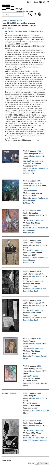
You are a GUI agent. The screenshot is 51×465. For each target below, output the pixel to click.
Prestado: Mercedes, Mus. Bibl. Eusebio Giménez (36, 438)
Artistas (35, 2)
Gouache (34, 376)
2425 (39, 300)
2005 (39, 210)
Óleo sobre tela (36, 161)
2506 (39, 338)
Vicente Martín (16, 20)
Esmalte (33, 190)
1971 (39, 181)
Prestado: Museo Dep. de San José (34, 289)
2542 (39, 366)
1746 (39, 151)
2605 (39, 393)
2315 (39, 271)
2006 (39, 240)
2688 (39, 420)
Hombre (10, 28)
